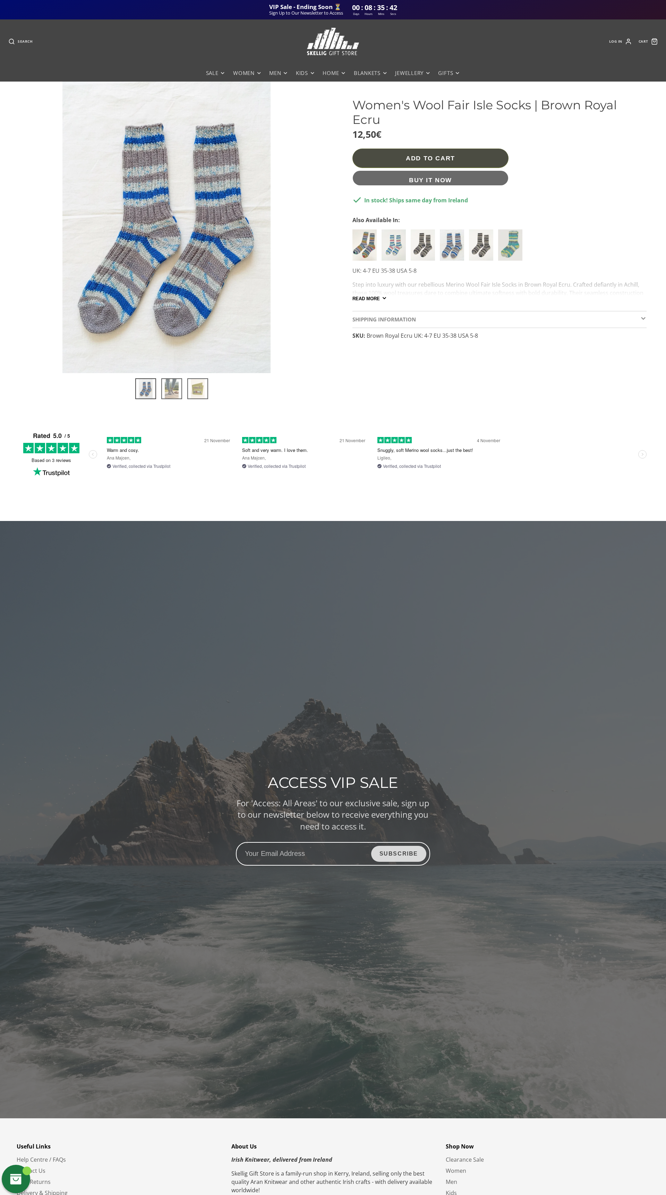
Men (275, 73)
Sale (212, 73)
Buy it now (430, 180)
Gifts (445, 73)
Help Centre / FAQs (41, 1159)
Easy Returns (34, 1182)
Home (331, 73)
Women (244, 73)
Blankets (367, 73)
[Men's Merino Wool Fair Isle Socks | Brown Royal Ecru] (454, 247)
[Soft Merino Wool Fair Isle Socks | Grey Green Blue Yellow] (512, 247)
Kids (302, 73)
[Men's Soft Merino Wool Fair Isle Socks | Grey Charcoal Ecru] (424, 247)
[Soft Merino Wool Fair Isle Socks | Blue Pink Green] (366, 247)
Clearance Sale (465, 1159)
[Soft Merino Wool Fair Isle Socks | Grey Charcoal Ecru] (483, 247)
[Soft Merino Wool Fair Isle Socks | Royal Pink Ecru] (395, 247)
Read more (366, 298)
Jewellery (409, 73)
